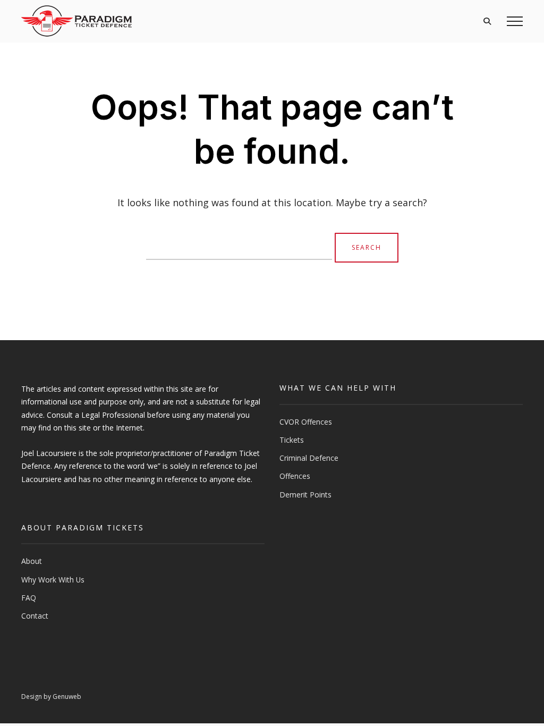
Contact (34, 616)
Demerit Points (305, 494)
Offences (294, 476)
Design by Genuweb (51, 696)
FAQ (28, 598)
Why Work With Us (52, 580)
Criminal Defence (308, 458)
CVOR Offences (305, 422)
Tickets (291, 440)
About (31, 561)
